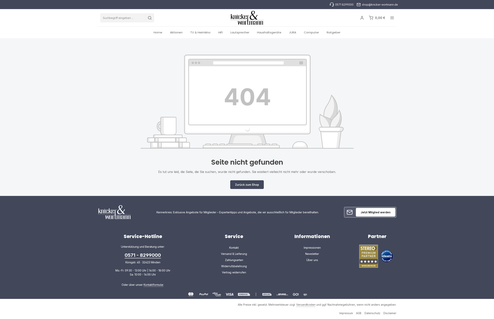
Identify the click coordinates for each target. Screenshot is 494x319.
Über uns (312, 260)
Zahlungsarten (234, 260)
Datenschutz (372, 313)
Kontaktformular (153, 284)
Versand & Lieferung (234, 253)
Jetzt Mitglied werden (376, 212)
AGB (358, 313)
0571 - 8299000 (143, 255)
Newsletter (312, 253)
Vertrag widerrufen (234, 272)
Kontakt (234, 247)
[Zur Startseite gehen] (247, 18)
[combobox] (123, 17)
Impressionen (312, 247)
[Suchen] (150, 17)
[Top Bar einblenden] (392, 18)
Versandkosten (306, 304)
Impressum (346, 313)
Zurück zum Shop (247, 184)
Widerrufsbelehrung (234, 266)
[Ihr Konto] (362, 18)
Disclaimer (389, 313)
